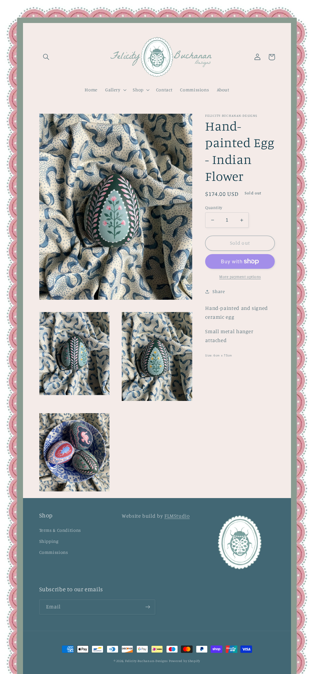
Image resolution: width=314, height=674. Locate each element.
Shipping (49, 541)
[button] (46, 57)
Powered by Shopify (184, 661)
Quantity (213, 207)
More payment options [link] (240, 276)
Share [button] (219, 291)
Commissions (53, 552)
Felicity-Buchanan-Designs (146, 661)
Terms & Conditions (60, 530)
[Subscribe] (147, 607)
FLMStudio (177, 516)
